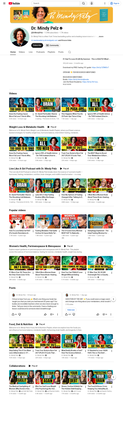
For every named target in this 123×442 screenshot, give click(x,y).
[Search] (83, 3)
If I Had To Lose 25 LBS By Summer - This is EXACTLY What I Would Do (87, 59)
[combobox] (56, 3)
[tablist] (61, 52)
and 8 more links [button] (64, 40)
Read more (67, 84)
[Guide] (4, 3)
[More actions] (33, 114)
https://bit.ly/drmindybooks (78, 79)
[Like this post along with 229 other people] (66, 314)
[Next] (113, 104)
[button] (67, 84)
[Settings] (104, 3)
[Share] (45, 314)
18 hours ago (31, 295)
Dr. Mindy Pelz (13, 158)
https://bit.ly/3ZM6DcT (100, 67)
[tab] (13, 52)
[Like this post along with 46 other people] (13, 314)
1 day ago (83, 295)
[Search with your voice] (91, 3)
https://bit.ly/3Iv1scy (90, 82)
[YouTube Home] (14, 3)
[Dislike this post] (20, 314)
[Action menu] (57, 314)
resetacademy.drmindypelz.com (45, 40)
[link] (35, 305)
